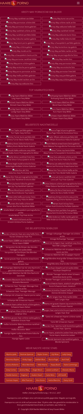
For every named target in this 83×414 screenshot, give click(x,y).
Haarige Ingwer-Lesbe (21, 338)
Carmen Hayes (12, 380)
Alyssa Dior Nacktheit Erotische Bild (20, 179)
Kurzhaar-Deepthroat (62, 270)
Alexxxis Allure (68, 370)
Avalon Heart (37, 375)
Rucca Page (53, 359)
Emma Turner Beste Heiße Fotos (21, 140)
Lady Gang (66, 354)
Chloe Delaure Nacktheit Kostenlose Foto (62, 186)
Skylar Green (42, 354)
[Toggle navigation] (78, 3)
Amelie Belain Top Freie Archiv (21, 215)
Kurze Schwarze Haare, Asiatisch (62, 286)
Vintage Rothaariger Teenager (62, 239)
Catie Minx (50, 375)
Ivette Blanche (54, 380)
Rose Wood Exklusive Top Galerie (20, 193)
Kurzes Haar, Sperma (62, 328)
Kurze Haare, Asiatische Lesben (62, 335)
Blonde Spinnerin (62, 342)
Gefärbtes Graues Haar (20, 320)
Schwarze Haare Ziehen (20, 307)
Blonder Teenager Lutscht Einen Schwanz (62, 279)
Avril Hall (65, 359)
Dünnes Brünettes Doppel (62, 293)
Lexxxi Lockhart (52, 370)
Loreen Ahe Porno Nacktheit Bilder (21, 206)
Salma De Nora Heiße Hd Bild (62, 193)
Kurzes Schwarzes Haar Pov (21, 236)
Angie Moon (37, 370)
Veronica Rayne (12, 359)
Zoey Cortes (11, 370)
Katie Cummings (70, 364)
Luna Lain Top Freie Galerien (62, 179)
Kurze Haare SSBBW (21, 243)
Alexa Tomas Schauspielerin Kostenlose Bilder (62, 153)
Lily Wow (54, 354)
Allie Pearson (27, 380)
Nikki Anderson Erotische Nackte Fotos (62, 219)
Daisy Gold (68, 380)
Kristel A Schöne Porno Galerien (21, 222)
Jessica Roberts (12, 364)
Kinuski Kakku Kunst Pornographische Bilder (21, 153)
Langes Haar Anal (62, 313)
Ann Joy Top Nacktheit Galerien (20, 186)
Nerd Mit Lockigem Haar (62, 246)
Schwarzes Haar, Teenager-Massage (20, 291)
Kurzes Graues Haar (21, 264)
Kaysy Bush (55, 364)
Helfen (25, 393)
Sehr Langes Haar (62, 299)
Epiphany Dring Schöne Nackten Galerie (62, 199)
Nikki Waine (42, 364)
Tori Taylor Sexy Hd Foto (21, 133)
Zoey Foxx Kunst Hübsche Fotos (62, 159)
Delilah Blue (40, 359)
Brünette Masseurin (21, 282)
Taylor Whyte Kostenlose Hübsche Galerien (62, 140)
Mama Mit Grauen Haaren (62, 306)
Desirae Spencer (27, 354)
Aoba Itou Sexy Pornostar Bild (21, 173)
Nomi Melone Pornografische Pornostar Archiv (62, 146)
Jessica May (24, 370)
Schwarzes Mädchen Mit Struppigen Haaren (62, 255)
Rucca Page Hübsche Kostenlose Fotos (62, 133)
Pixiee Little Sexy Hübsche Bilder (21, 199)
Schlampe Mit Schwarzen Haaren (20, 300)
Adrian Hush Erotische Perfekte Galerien (62, 206)
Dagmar (24, 375)
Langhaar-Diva (21, 314)
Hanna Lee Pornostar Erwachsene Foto (62, 166)
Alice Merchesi (28, 364)
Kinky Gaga (27, 359)
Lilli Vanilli (62, 375)
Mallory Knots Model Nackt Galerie (21, 146)
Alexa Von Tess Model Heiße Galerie (62, 173)
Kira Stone (40, 380)
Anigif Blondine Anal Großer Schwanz (62, 264)
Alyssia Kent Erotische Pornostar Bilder (62, 213)
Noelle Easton (11, 375)
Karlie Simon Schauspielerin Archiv (21, 159)
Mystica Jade (11, 354)
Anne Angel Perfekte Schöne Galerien (21, 166)
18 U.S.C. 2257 (55, 393)
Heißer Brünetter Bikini (20, 329)
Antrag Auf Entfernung (38, 393)
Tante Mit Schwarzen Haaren (62, 322)
